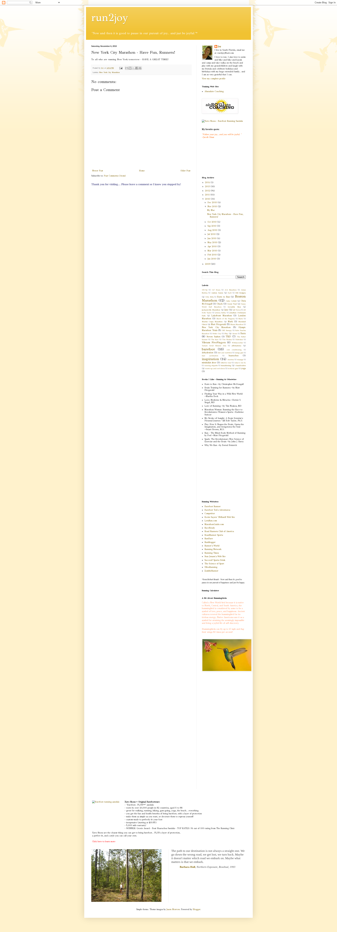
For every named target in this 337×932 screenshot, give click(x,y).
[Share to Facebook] (136, 68)
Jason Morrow (173, 909)
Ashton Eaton (217, 293)
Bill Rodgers (240, 293)
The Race (214, 340)
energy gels (239, 353)
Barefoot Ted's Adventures (217, 510)
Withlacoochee (237, 343)
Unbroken (239, 340)
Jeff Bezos (236, 310)
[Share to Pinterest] (140, 68)
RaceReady (209, 528)
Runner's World (211, 545)
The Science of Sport (214, 563)
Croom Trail (232, 304)
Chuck (220, 304)
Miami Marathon (236, 324)
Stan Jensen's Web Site (215, 556)
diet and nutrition (225, 353)
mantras (231, 360)
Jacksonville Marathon (211, 310)
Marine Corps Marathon (212, 321)
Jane (226, 310)
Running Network (213, 549)
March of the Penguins (226, 319)
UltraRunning (210, 567)
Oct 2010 (212, 222)
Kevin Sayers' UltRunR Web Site (219, 517)
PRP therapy (227, 330)
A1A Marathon (231, 290)
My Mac (211, 210)
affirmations (236, 346)
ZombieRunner (211, 571)
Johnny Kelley (220, 313)
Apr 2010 (212, 246)
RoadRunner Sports (213, 535)
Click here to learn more (103, 841)
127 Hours (216, 290)
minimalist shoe (209, 362)
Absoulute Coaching (214, 91)
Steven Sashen (213, 336)
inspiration (210, 359)
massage (240, 360)
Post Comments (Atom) (115, 176)
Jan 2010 (212, 259)
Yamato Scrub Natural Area (214, 346)
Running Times (211, 553)
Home (142, 170)
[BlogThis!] (130, 68)
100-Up (204, 290)
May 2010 (212, 242)
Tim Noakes (227, 340)
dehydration (207, 352)
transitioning (226, 365)
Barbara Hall (187, 866)
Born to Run (223, 297)
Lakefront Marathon (221, 315)
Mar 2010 (212, 250)
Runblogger (210, 542)
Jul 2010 (211, 234)
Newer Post (97, 170)
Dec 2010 (212, 202)
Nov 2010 (212, 206)
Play (226, 333)
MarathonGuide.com (214, 524)
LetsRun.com (210, 520)
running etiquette (211, 366)
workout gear (233, 369)
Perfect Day (217, 334)
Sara (243, 333)
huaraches (233, 355)
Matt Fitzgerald (218, 324)
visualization (240, 365)
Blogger (196, 909)
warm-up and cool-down (215, 369)
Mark (230, 321)
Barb (230, 293)
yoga (243, 368)
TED (228, 336)
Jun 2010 (212, 238)
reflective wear (226, 363)
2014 (208, 182)
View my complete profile (213, 78)
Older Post (185, 170)
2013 (208, 186)
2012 (208, 190)
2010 (208, 199)
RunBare (208, 538)
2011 (207, 194)
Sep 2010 (212, 226)
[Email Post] (120, 68)
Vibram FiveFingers (214, 342)
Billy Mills (210, 297)
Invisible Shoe (234, 307)
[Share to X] (133, 68)
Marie (241, 319)
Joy (219, 46)
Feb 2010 (212, 254)
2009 (208, 264)
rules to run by (240, 363)
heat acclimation (210, 356)
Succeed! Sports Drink (214, 560)
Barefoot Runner (212, 506)
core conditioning (234, 350)
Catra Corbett (231, 301)
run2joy (109, 17)
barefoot (208, 349)
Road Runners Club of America (219, 531)
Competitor (209, 513)
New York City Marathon (109, 72)
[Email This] (126, 68)
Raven (235, 334)
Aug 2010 (212, 230)
